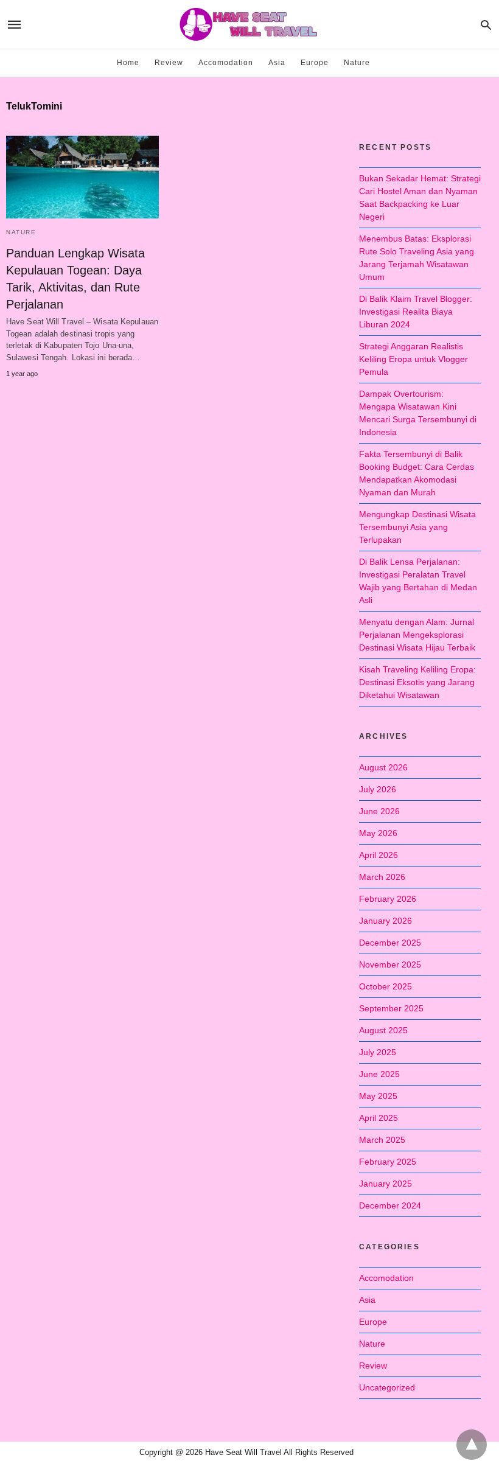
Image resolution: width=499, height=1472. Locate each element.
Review (169, 62)
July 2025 (377, 1052)
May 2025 (378, 1096)
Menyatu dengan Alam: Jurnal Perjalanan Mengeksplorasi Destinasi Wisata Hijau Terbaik (417, 634)
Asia (276, 62)
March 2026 (382, 877)
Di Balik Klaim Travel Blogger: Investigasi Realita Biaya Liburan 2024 (415, 311)
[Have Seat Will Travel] (249, 24)
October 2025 (385, 986)
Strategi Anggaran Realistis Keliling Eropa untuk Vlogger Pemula (413, 359)
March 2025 (382, 1140)
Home (128, 62)
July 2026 (377, 789)
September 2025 (391, 1008)
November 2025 (390, 964)
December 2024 (390, 1205)
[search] (486, 25)
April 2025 (378, 1118)
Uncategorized (387, 1387)
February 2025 (387, 1162)
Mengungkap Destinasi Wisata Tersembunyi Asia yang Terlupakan (417, 527)
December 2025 (390, 942)
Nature (357, 62)
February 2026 (387, 899)
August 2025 (383, 1030)
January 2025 (385, 1183)
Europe (315, 62)
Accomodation (225, 62)
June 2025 (379, 1074)
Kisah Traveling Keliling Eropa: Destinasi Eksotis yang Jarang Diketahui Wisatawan (417, 682)
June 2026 (379, 811)
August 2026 (383, 767)
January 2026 (385, 921)
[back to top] (471, 1444)
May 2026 (378, 833)
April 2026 (378, 855)
